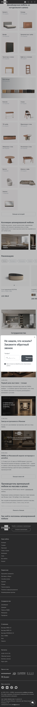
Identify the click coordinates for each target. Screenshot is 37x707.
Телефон (7, 353)
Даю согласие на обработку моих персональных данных (18, 364)
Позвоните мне (29, 358)
